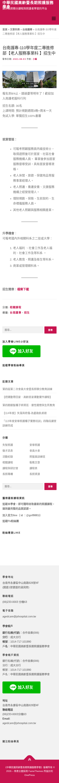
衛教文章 (35, 462)
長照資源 (35, 474)
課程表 (33, 468)
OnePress (29, 775)
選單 (54, 18)
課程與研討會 (10, 468)
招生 (27, 312)
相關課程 (15, 307)
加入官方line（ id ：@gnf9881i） (22, 515)
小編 (35, 59)
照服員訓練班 (37, 456)
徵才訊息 (7, 450)
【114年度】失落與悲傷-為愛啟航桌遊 (24, 413)
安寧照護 (35, 445)
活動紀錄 (7, 456)
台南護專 (27, 29)
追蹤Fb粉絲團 (10, 521)
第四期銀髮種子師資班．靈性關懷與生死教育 (28, 405)
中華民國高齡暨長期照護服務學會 (28, 5)
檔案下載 (23, 289)
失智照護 (7, 445)
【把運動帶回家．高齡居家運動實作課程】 (27, 397)
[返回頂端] (29, 759)
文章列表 (15, 29)
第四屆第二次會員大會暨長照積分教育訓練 (27, 389)
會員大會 (35, 450)
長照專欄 (7, 474)
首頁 (4, 29)
